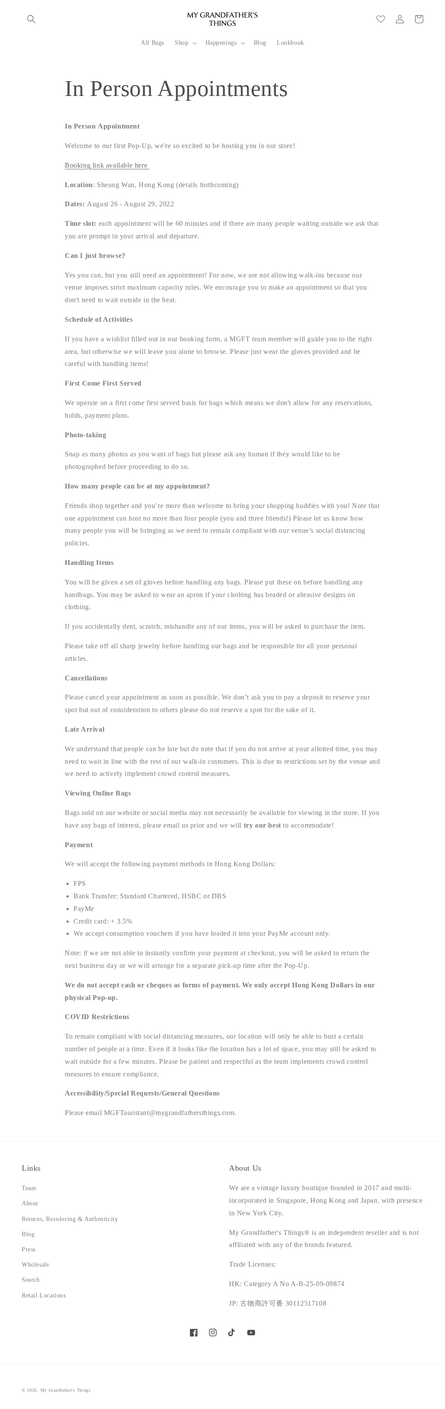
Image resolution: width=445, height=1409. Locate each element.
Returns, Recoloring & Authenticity (70, 1219)
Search (31, 1280)
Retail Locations (44, 1295)
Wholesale (35, 1264)
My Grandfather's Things (65, 1390)
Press (29, 1249)
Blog (28, 1234)
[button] (31, 19)
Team (29, 1188)
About (30, 1203)
